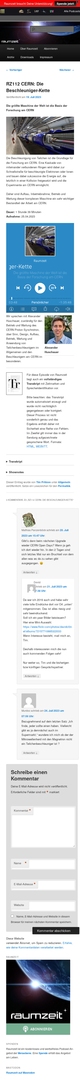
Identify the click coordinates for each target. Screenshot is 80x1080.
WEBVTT (41, 446)
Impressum (46, 57)
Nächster (67, 70)
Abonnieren (51, 48)
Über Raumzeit (29, 48)
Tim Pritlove (43, 482)
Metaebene (24, 1053)
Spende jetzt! (65, 3)
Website (19, 905)
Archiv (10, 57)
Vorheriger (14, 70)
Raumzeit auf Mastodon (20, 1072)
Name (20, 863)
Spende (43, 1053)
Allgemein (64, 482)
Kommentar (22, 810)
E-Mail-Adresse (25, 884)
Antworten (30, 572)
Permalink (64, 486)
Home (10, 48)
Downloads (27, 57)
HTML (30, 446)
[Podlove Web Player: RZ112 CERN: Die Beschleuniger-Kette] (40, 268)
